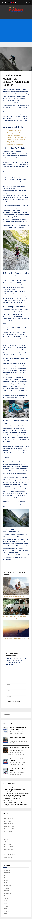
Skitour (6, 898)
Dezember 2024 (9, 824)
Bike (5, 875)
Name (8, 682)
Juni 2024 (7, 836)
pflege (13, 567)
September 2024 (9, 829)
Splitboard (7, 901)
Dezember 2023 (9, 849)
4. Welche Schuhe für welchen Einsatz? (17, 137)
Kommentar (10, 664)
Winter (6, 908)
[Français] (15, 3)
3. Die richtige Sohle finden (13, 135)
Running (6, 890)
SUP (5, 903)
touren (20, 567)
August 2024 (8, 831)
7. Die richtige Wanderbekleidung (15, 144)
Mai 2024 (7, 839)
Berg (6, 567)
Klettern (5, 67)
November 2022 (9, 852)
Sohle (17, 567)
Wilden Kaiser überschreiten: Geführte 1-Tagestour (13, 596)
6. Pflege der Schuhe (11, 142)
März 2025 (7, 821)
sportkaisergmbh (8, 788)
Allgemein (7, 870)
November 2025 (9, 818)
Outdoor (6, 888)
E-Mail (8, 688)
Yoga (5, 914)
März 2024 (7, 844)
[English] (11, 3)
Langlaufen (7, 885)
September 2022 (9, 854)
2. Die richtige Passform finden (14, 133)
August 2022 (8, 857)
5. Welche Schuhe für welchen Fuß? (16, 139)
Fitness (6, 878)
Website (8, 694)
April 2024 (7, 841)
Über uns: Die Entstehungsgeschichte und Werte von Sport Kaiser (15, 789)
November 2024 (9, 826)
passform (9, 567)
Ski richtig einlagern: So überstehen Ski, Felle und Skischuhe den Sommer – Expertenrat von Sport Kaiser (19, 749)
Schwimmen (8, 893)
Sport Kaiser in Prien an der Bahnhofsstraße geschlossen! (14, 798)
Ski (5, 896)
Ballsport (7, 872)
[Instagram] (2, 2)
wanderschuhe (26, 567)
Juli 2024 (7, 834)
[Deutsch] (9, 3)
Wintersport (7, 911)
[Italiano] (13, 3)
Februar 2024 (8, 847)
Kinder (8, 67)
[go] (27, 714)
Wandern (13, 67)
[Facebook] (5, 2)
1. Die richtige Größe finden (13, 130)
